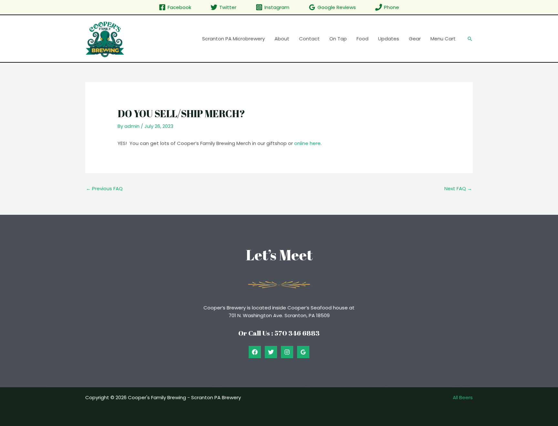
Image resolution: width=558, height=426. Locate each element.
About (281, 38)
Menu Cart (443, 38)
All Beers (463, 397)
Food (362, 38)
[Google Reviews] (303, 352)
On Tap (338, 38)
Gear (415, 38)
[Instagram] (287, 352)
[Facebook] (255, 352)
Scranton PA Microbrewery (233, 38)
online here (307, 143)
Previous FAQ (104, 188)
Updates (388, 38)
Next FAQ (458, 188)
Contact (309, 38)
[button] (470, 39)
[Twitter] (271, 352)
